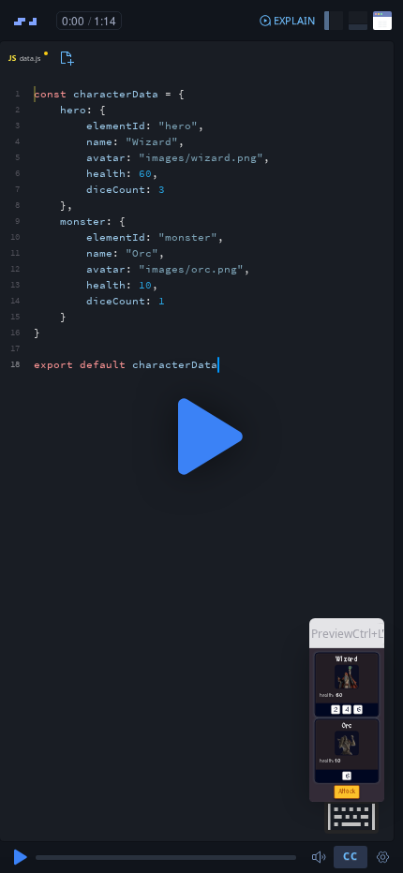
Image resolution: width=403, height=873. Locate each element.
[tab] (26, 58)
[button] (287, 20)
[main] (201, 436)
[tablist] (38, 58)
